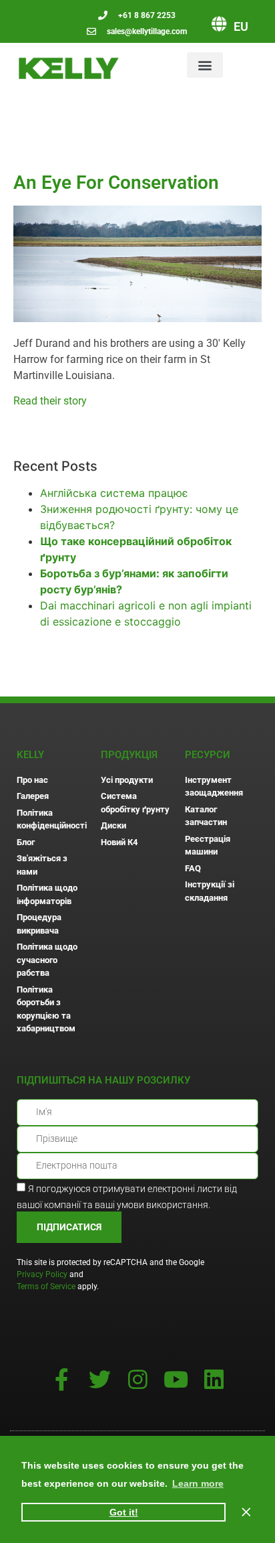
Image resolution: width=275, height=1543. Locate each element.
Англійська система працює (114, 493)
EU (241, 26)
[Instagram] (138, 1379)
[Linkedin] (214, 1379)
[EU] (218, 23)
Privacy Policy (42, 1274)
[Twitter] (100, 1379)
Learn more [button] (198, 1483)
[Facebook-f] (62, 1379)
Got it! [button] (123, 1512)
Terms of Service (46, 1286)
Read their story (50, 400)
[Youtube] (176, 1379)
